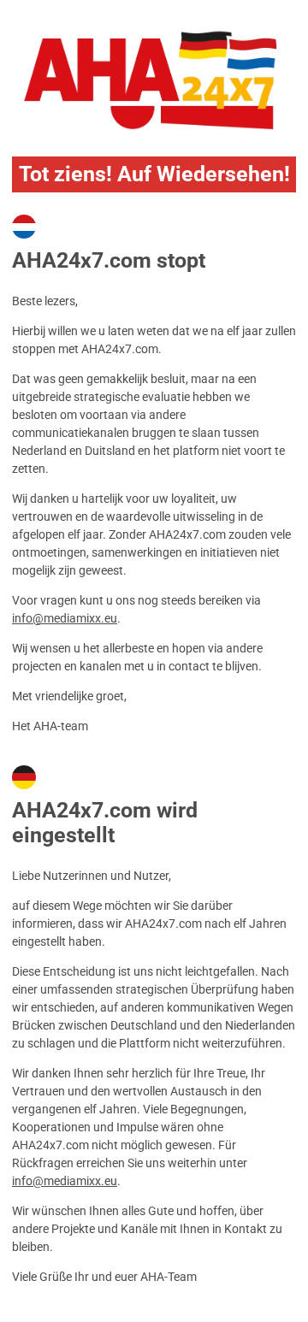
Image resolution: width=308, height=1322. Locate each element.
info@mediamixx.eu (64, 618)
